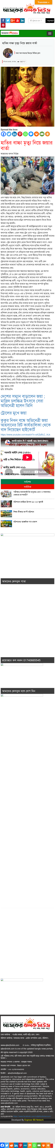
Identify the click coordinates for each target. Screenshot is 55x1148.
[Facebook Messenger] (30, 134)
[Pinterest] (19, 134)
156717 (22, 61)
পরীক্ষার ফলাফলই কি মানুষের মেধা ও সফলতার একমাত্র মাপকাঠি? (31, 493)
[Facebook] (3, 134)
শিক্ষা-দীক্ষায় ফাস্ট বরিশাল (23, 511)
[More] (47, 134)
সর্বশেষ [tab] (27, 481)
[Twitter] (8, 134)
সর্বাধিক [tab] (27, 486)
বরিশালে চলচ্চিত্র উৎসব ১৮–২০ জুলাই (28, 501)
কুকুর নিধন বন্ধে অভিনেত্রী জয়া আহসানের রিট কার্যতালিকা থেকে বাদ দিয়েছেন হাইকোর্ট (26, 424)
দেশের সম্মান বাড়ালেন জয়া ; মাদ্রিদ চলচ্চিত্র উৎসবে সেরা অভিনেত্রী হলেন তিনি (23, 400)
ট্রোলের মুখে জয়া (14, 413)
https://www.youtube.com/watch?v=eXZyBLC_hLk (25, 434)
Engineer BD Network (34, 1119)
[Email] (41, 134)
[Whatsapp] (25, 134)
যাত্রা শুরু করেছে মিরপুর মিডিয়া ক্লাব (28, 53)
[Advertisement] (27, 624)
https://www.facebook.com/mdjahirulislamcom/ (32, 1116)
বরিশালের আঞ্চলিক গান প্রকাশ (25, 521)
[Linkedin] (14, 134)
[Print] (36, 134)
